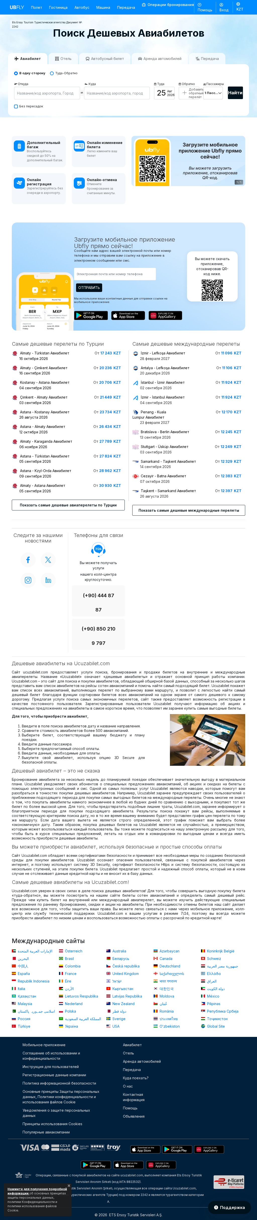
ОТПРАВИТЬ (89, 287)
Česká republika (125, 966)
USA (115, 1026)
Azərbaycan (169, 951)
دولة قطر (118, 1011)
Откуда (23, 84)
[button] (240, 7)
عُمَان (163, 1004)
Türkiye (23, 1026)
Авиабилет (132, 1045)
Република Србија (222, 1011)
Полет (36, 7)
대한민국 (166, 988)
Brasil (69, 958)
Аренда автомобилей (142, 1061)
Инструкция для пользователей (51, 1066)
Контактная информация (134, 1097)
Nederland (73, 1004)
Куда (92, 84)
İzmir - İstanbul (163, 397)
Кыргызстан (122, 988)
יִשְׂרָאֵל (116, 981)
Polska (70, 1011)
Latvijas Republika (126, 996)
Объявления (134, 1116)
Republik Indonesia (33, 981)
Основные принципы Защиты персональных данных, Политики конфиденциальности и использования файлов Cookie (61, 1096)
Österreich (73, 951)
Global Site (215, 1026)
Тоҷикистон (217, 1019)
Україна (71, 1026)
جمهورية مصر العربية (222, 966)
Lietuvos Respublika (81, 996)
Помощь (205, 10)
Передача (126, 7)
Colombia (72, 966)
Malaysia (24, 1004)
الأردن (69, 988)
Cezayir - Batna (163, 476)
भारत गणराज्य (168, 981)
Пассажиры (214, 84)
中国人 (22, 966)
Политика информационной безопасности (59, 1083)
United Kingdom (125, 973)
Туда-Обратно (66, 73)
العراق (211, 981)
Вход (224, 10)
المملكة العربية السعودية (82, 1019)
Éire (67, 981)
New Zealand (123, 1004)
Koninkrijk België (220, 951)
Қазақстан (26, 996)
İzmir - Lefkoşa (163, 353)
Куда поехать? (136, 1078)
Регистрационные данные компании (54, 1075)
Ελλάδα (213, 973)
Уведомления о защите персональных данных (56, 1113)
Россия (23, 1019)
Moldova (166, 996)
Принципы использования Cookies (52, 1124)
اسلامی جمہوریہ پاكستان (36, 1011)
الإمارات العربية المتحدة (34, 951)
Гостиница (58, 7)
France (70, 973)
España (23, 973)
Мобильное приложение (44, 1045)
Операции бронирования (170, 5)
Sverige (118, 1019)
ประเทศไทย (168, 1019)
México (212, 996)
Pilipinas (213, 1004)
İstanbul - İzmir (163, 382)
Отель (128, 1053)
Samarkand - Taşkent (168, 461)
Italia (21, 988)
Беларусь (120, 958)
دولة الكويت (215, 988)
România (166, 1011)
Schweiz (213, 958)
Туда (160, 84)
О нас (128, 1086)
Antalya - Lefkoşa (165, 368)
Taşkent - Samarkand (168, 491)
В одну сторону (32, 73)
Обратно (188, 84)
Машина (103, 7)
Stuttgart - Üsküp (164, 446)
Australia (118, 951)
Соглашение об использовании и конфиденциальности (51, 1055)
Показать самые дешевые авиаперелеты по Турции (68, 505)
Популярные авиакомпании (46, 1132)
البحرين (23, 958)
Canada (165, 958)
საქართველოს (171, 973)
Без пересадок (31, 106)
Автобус (82, 7)
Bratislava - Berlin (165, 432)
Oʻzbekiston (169, 1026)
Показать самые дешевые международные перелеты (189, 510)
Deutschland (169, 966)
